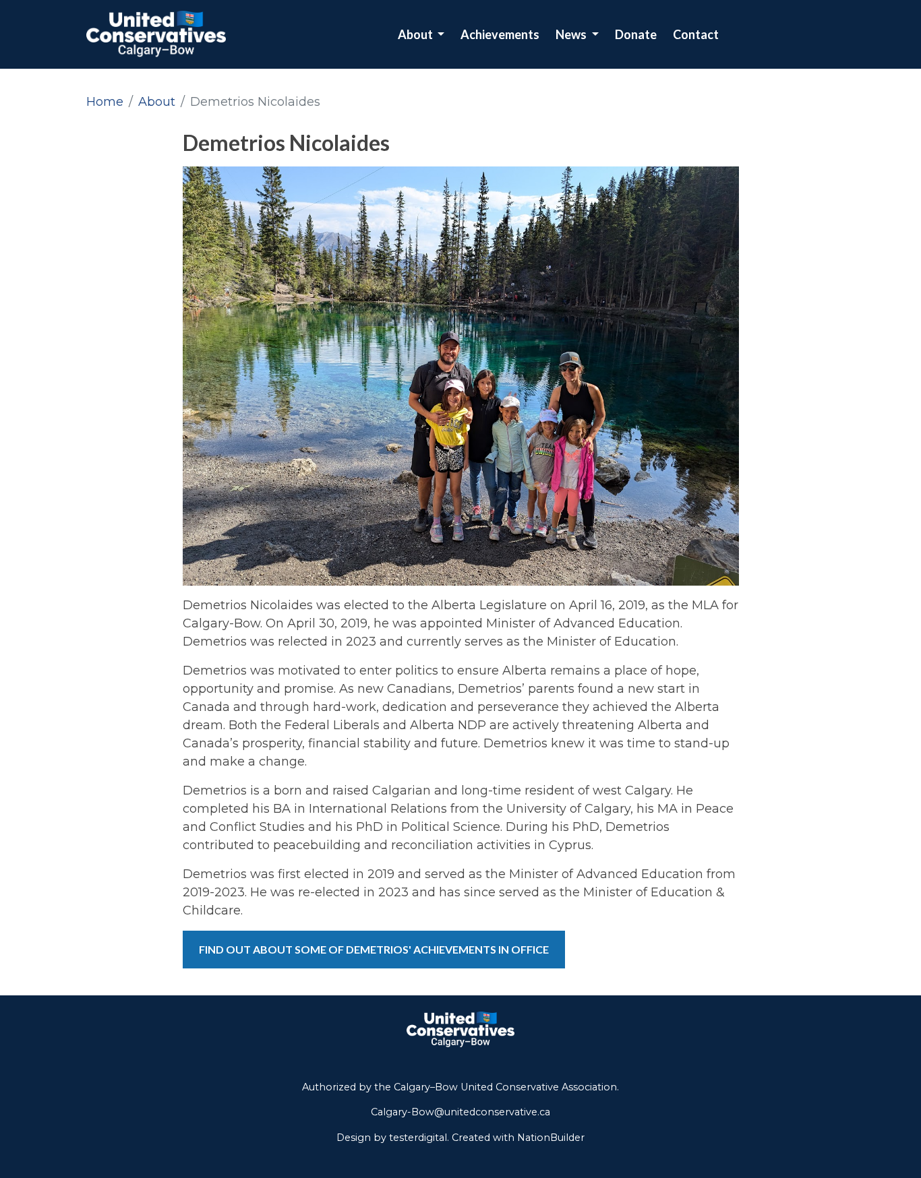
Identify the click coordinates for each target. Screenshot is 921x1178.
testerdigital (418, 1138)
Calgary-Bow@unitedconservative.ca (460, 1112)
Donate (636, 34)
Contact (696, 34)
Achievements (499, 34)
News (572, 34)
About (416, 34)
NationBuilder (551, 1138)
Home (104, 101)
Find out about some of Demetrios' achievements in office (374, 949)
